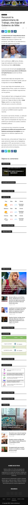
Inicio (2, 12)
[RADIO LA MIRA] (14, 3)
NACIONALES (8, 12)
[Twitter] (20, 493)
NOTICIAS (14, 499)
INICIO (4, 499)
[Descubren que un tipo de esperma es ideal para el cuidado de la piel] (4, 435)
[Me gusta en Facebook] (12, 31)
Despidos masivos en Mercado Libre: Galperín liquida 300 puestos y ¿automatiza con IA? (17, 441)
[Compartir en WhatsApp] (9, 31)
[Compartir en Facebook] (2, 31)
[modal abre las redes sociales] (15, 31)
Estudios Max (23, 503)
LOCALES (8, 499)
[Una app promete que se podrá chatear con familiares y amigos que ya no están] (4, 449)
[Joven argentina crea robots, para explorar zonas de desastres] (14, 419)
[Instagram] (12, 493)
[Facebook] (7, 493)
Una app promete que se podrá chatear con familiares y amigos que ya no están (17, 449)
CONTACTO (14, 500)
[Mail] (16, 493)
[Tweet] (6, 31)
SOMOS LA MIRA (20, 499)
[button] (2, 9)
